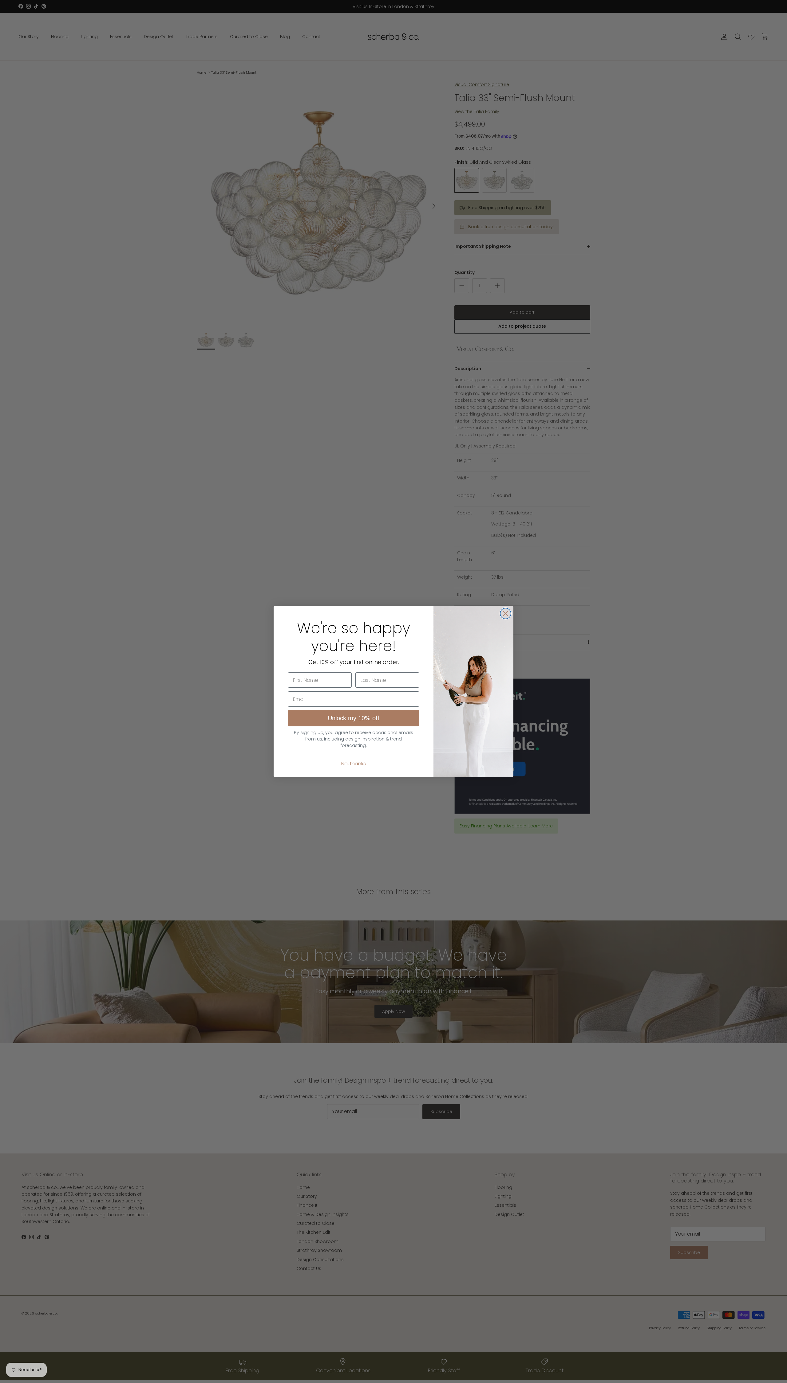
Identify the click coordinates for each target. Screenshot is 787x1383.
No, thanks (353, 763)
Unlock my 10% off (353, 718)
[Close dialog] (505, 613)
